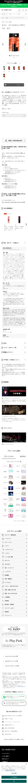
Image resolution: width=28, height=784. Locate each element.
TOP (2, 17)
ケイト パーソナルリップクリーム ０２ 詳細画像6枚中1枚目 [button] (10, 55)
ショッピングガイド (6, 753)
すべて (3, 13)
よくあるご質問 (5, 756)
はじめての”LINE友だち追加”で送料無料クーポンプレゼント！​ (14, 5)
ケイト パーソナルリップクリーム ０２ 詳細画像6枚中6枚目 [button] (18, 55)
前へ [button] (2, 44)
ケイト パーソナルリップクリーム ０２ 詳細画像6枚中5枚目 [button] (16, 55)
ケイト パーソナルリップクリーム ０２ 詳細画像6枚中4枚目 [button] (15, 55)
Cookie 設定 (14, 773)
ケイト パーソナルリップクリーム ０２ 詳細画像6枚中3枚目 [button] (13, 55)
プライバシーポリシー (10, 770)
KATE (7, 17)
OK (14, 781)
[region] (14, 773)
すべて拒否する (14, 777)
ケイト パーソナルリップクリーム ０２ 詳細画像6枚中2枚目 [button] (11, 55)
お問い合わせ (4, 758)
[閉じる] (26, 764)
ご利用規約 (4, 761)
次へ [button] (25, 44)
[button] (14, 63)
